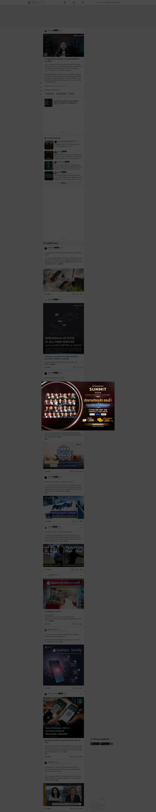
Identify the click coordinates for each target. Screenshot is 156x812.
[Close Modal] (112, 384)
